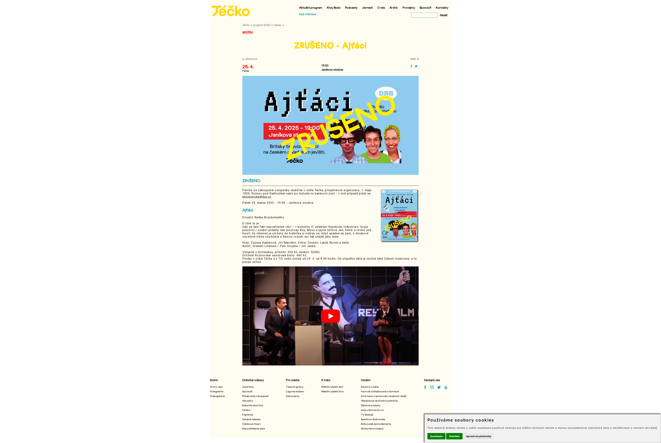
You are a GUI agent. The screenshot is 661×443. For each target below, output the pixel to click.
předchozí (251, 58)
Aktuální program (310, 7)
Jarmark (367, 7)
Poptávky (247, 414)
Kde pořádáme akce (253, 428)
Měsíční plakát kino (332, 391)
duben (277, 24)
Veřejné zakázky (251, 419)
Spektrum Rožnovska (373, 419)
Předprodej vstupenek (255, 396)
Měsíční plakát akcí (332, 386)
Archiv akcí (216, 386)
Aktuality (247, 400)
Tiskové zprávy (294, 386)
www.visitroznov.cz (372, 409)
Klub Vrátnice (307, 14)
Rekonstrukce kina (252, 405)
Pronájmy (409, 7)
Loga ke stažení (295, 391)
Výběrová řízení (251, 423)
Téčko (245, 24)
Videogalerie (217, 396)
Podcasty (351, 7)
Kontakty (442, 7)
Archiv (394, 7)
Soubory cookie (370, 386)
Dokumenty (292, 396)
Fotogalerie (216, 391)
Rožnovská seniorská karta (376, 423)
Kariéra (246, 409)
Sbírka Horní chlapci (372, 428)
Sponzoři (425, 7)
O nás (381, 7)
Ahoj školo (333, 7)
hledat (443, 15)
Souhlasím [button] (436, 436)
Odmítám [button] (454, 436)
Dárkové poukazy (370, 405)
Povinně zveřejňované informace (380, 391)
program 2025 (261, 24)
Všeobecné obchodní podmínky (379, 400)
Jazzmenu (248, 386)
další (413, 58)
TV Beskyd (367, 414)
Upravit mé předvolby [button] (478, 436)
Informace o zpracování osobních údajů (384, 396)
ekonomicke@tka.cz (256, 196)
